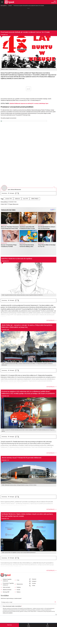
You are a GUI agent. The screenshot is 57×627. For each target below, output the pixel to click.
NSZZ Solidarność (53, 2)
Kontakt (18, 589)
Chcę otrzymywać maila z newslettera (12, 606)
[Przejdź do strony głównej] (9, 2)
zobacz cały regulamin (8, 613)
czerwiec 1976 (8, 198)
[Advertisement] (28, 18)
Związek (10, 5)
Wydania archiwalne (7, 589)
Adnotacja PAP (6, 592)
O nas (18, 580)
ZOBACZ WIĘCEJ (35, 198)
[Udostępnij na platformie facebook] (16, 193)
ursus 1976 (25, 198)
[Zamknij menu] (2, 2)
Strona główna (4, 5)
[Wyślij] (55, 602)
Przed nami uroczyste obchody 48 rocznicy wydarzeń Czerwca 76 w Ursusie (28, 5)
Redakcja (19, 587)
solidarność (17, 198)
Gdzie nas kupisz (6, 587)
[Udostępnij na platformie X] (18, 193)
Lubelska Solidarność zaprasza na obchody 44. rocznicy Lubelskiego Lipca (28, 103)
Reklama (18, 592)
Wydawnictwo (20, 584)
